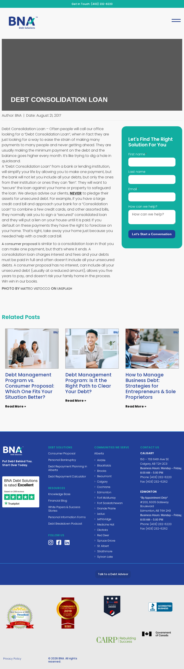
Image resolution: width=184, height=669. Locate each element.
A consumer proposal (19, 244)
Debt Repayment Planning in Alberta (67, 468)
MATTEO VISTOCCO (35, 288)
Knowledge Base (59, 494)
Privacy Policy (12, 659)
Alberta (99, 453)
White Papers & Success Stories (64, 509)
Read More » (15, 406)
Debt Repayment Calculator (67, 476)
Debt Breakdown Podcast (65, 523)
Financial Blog (57, 500)
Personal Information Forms (67, 517)
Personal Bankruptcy (62, 460)
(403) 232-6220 (102, 4)
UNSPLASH (64, 288)
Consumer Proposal (61, 453)
